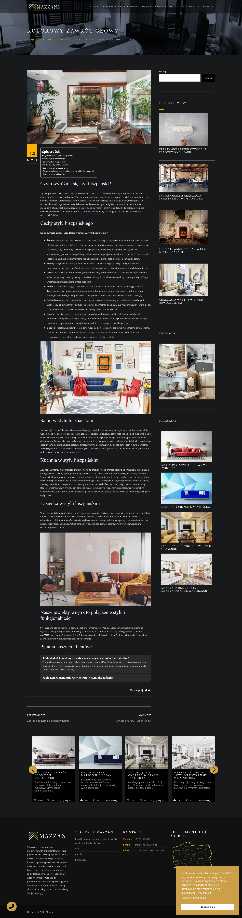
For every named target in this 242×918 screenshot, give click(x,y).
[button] (214, 770)
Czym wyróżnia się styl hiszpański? (58, 155)
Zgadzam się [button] (208, 907)
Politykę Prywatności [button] (193, 897)
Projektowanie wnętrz (135, 7)
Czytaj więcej (64, 800)
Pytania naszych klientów (54, 174)
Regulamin (203, 893)
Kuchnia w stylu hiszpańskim (56, 165)
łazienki (113, 838)
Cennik (189, 7)
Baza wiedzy (69, 39)
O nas (199, 7)
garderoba (80, 842)
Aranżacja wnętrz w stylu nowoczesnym (181, 301)
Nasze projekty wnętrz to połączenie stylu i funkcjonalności (68, 171)
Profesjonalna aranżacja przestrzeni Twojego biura (181, 197)
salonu (95, 838)
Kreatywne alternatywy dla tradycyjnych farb (182, 151)
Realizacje (158, 7)
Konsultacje (174, 7)
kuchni (104, 838)
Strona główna (99, 7)
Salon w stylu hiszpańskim (55, 162)
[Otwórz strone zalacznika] (173, 358)
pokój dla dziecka (96, 842)
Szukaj (162, 71)
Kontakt (210, 7)
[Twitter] (149, 690)
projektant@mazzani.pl (146, 844)
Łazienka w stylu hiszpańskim (56, 168)
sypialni (86, 838)
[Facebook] (146, 690)
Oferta (115, 7)
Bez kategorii (88, 39)
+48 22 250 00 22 (142, 838)
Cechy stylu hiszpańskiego (54, 159)
